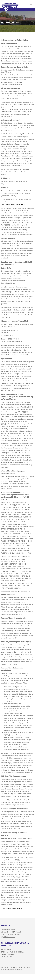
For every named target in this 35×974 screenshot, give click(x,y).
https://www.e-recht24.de (14, 908)
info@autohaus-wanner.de (11, 934)
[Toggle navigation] (31, 4)
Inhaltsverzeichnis (24, 967)
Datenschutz (13, 967)
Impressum (4, 967)
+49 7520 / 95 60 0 (9, 937)
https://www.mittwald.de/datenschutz (13, 204)
